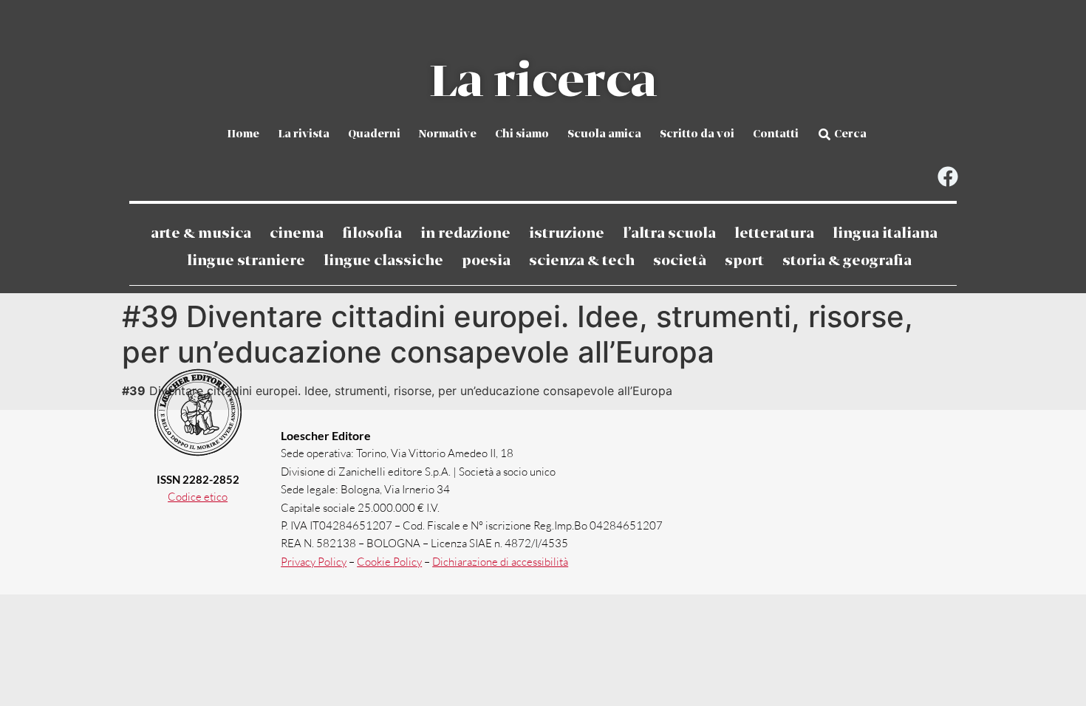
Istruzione (566, 234)
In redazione (465, 234)
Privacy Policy (313, 562)
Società (679, 261)
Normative (448, 134)
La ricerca (543, 83)
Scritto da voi (697, 134)
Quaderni (374, 134)
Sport (744, 261)
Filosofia (372, 234)
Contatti (776, 134)
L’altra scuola (669, 234)
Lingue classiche (383, 261)
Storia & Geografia (847, 261)
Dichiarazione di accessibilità (500, 562)
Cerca (850, 134)
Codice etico (198, 497)
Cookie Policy (389, 562)
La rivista (303, 134)
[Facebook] (947, 176)
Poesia (486, 261)
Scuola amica (604, 134)
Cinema (297, 234)
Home (243, 134)
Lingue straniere (246, 261)
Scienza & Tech (582, 261)
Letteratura (774, 234)
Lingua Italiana (885, 234)
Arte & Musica (201, 234)
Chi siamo (522, 134)
